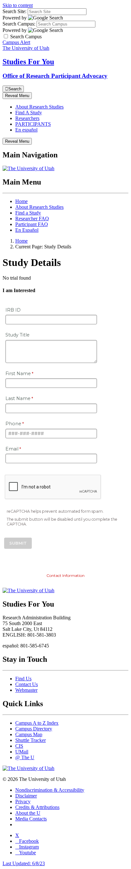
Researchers (27, 118)
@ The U (24, 757)
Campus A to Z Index (37, 723)
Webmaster (26, 690)
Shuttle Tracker (30, 740)
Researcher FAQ (32, 218)
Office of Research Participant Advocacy (55, 75)
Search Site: (14, 11)
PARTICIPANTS (33, 124)
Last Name (18, 398)
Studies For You (28, 61)
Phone (13, 424)
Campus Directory (33, 728)
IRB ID (13, 310)
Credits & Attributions (37, 807)
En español (26, 129)
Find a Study (28, 212)
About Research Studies (39, 107)
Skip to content (18, 5)
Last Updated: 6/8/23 (24, 863)
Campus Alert (16, 42)
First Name (18, 373)
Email (11, 449)
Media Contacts (31, 818)
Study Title (17, 335)
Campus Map (28, 734)
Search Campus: (19, 23)
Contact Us (26, 684)
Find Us (23, 678)
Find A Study (28, 112)
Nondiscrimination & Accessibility (49, 790)
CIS (19, 746)
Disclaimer (26, 795)
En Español (26, 230)
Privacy (23, 801)
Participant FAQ (31, 224)
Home (21, 201)
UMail (21, 751)
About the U (27, 813)
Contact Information (65, 575)
